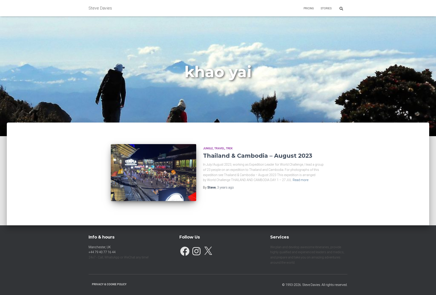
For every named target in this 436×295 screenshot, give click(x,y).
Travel (219, 148)
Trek (229, 148)
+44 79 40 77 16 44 (102, 252)
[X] (208, 250)
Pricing (309, 8)
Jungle (208, 148)
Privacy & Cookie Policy (109, 284)
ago (225, 187)
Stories (326, 8)
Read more (300, 180)
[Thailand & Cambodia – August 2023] (153, 172)
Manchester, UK (100, 247)
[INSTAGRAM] (196, 250)
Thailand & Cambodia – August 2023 (257, 155)
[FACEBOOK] (184, 250)
